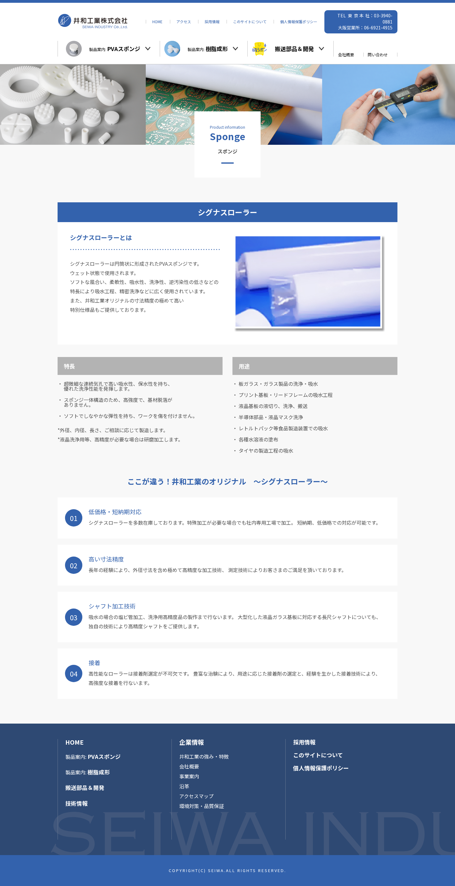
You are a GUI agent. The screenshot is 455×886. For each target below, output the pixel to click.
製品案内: (114, 48)
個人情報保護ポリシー (298, 22)
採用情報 (212, 22)
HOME (157, 22)
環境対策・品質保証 (201, 806)
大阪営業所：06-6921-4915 (365, 27)
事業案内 (189, 776)
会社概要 (346, 55)
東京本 (356, 15)
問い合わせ (378, 55)
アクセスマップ (196, 796)
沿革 (184, 786)
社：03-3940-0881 (378, 18)
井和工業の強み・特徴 (204, 756)
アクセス (183, 22)
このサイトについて (249, 22)
